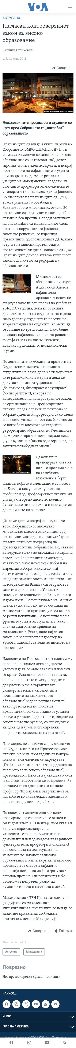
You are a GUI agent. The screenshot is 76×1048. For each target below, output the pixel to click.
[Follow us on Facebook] (7, 1004)
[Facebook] (11, 1043)
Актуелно (11, 18)
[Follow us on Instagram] (16, 1004)
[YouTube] (47, 1043)
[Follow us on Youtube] (36, 1004)
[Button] (63, 68)
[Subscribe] (55, 1004)
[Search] (64, 1043)
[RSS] (46, 1004)
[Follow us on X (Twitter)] (26, 1004)
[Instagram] (29, 1043)
